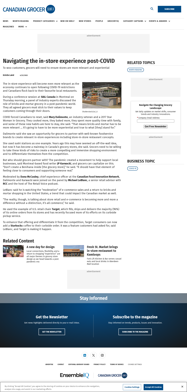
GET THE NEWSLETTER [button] (51, 331)
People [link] (99, 21)
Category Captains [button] (133, 21)
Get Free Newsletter (155, 126)
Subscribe (169, 9)
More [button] (21, 26)
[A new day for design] (13, 251)
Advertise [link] (49, 364)
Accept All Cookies (153, 387)
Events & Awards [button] (158, 21)
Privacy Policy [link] (100, 364)
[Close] (182, 386)
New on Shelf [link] (67, 21)
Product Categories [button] (44, 21)
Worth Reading (135, 70)
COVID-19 (132, 168)
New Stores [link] (85, 21)
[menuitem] (8, 21)
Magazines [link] (8, 26)
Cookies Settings (135, 364)
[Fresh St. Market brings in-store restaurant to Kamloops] (73, 251)
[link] (85, 355)
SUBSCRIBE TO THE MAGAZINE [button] (135, 331)
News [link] (5, 21)
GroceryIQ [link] (113, 21)
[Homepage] (29, 9)
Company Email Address (148, 118)
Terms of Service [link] (117, 364)
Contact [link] (61, 364)
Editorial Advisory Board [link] (78, 364)
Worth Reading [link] (21, 21)
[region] (93, 387)
